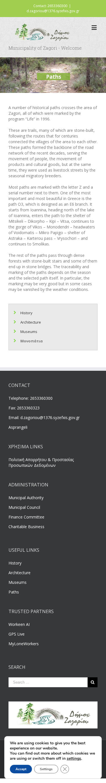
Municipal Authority (26, 497)
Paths (13, 592)
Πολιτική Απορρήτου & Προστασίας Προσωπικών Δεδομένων (41, 462)
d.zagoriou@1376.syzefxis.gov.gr (53, 11)
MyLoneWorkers (23, 643)
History (26, 312)
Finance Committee (26, 517)
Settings (46, 769)
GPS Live (16, 634)
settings (74, 758)
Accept (21, 769)
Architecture (30, 322)
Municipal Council (24, 507)
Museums (28, 331)
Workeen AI (19, 624)
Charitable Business (26, 526)
